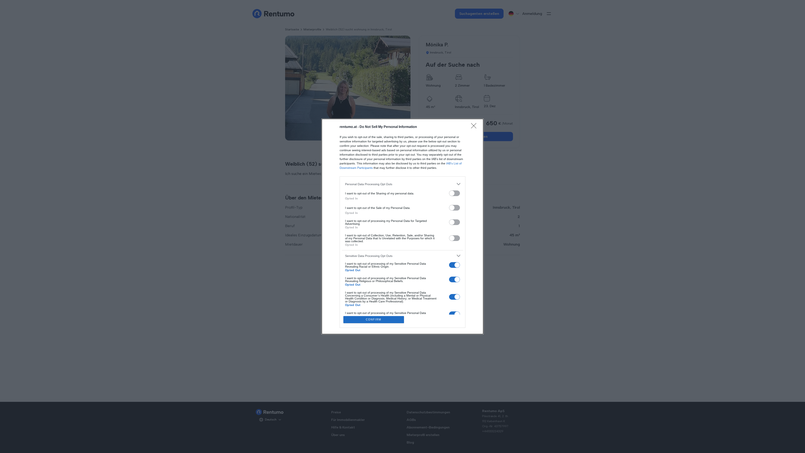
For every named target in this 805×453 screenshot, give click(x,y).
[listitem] (402, 184)
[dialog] (402, 226)
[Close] (475, 127)
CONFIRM (373, 319)
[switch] (454, 193)
